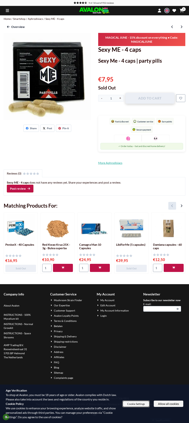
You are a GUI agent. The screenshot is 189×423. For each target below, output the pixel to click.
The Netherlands (13, 357)
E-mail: (162, 304)
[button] (7, 10)
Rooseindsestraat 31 (15, 349)
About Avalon (11, 305)
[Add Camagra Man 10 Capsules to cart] (100, 268)
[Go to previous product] (172, 27)
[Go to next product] (181, 27)
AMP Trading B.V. (14, 345)
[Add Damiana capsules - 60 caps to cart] (174, 268)
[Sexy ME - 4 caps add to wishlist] (180, 98)
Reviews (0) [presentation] (14, 173)
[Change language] (167, 10)
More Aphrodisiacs (110, 163)
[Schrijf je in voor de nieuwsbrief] (177, 309)
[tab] (23, 173)
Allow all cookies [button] (168, 403)
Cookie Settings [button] (136, 403)
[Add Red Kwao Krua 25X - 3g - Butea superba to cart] (63, 268)
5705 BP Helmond (14, 353)
